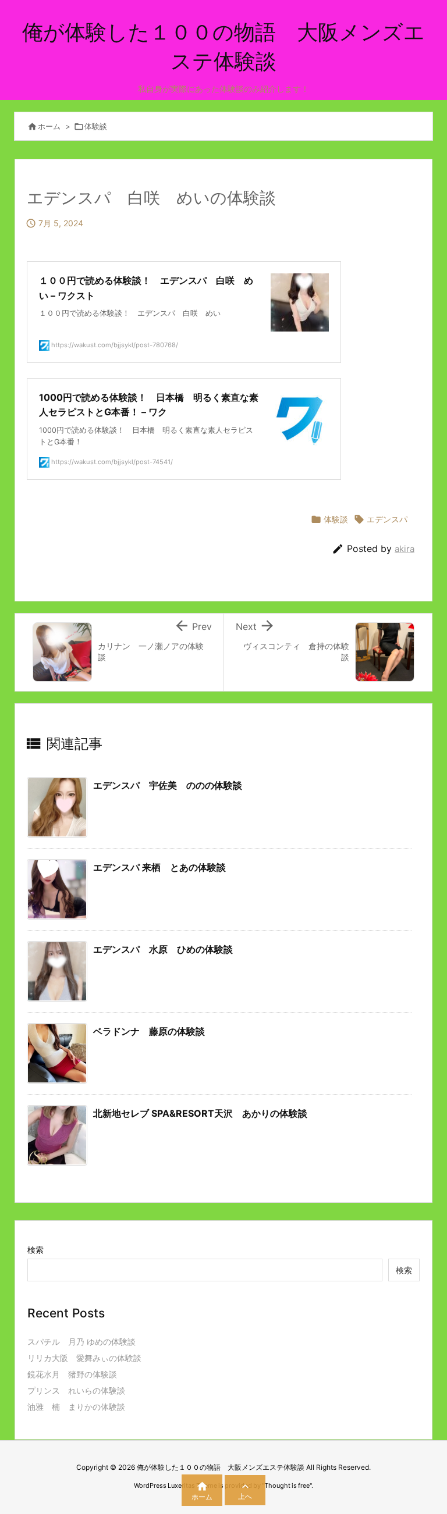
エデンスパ (387, 519)
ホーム (49, 126)
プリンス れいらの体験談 (76, 1390)
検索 (35, 1250)
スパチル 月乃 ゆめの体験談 (81, 1341)
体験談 (95, 126)
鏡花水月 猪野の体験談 (72, 1374)
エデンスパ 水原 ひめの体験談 (163, 949)
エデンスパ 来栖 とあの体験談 (159, 867)
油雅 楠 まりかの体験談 (76, 1407)
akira (404, 548)
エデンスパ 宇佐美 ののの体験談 (167, 785)
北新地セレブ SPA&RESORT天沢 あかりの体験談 (200, 1113)
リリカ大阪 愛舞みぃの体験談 (84, 1358)
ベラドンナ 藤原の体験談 (149, 1031)
